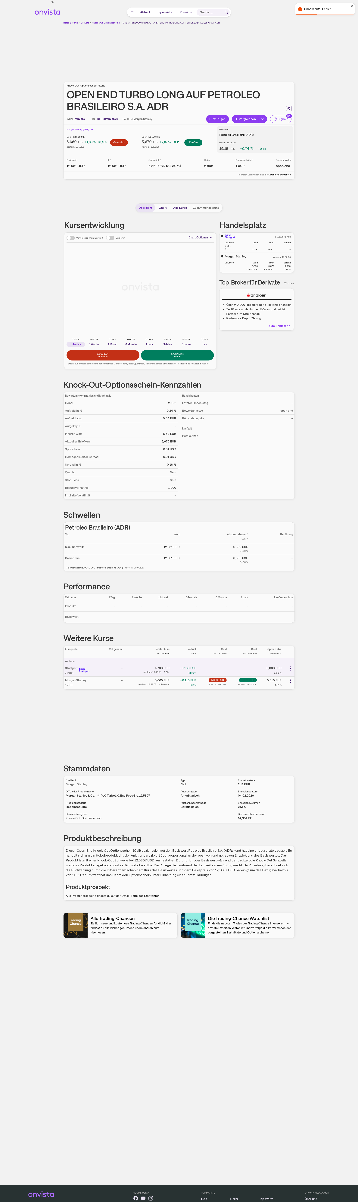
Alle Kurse (180, 208)
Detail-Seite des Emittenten (140, 896)
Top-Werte (266, 1199)
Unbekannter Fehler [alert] (317, 9)
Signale (283, 119)
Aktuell (145, 12)
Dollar (234, 1199)
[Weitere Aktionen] (290, 668)
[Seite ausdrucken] (288, 108)
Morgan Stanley (142, 119)
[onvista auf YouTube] (143, 1199)
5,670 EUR (248, 680)
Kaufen (193, 142)
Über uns (311, 1199)
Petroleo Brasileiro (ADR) (236, 135)
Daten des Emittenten (279, 174)
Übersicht (145, 208)
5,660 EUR (217, 680)
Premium (186, 12)
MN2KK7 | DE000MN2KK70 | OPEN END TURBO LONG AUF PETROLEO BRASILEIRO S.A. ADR (171, 22)
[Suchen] (226, 12)
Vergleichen (247, 119)
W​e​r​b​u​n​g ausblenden (211, 51)
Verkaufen (119, 142)
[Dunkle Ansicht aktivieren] (52, 1)
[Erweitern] (262, 119)
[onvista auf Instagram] (150, 1199)
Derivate (85, 22)
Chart (163, 208)
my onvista (165, 12)
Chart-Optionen (198, 237)
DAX (204, 1199)
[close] (352, 5)
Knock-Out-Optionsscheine (106, 22)
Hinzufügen (217, 119)
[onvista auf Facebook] (135, 1199)
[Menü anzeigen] (132, 12)
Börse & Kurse (70, 22)
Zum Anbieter (278, 326)
